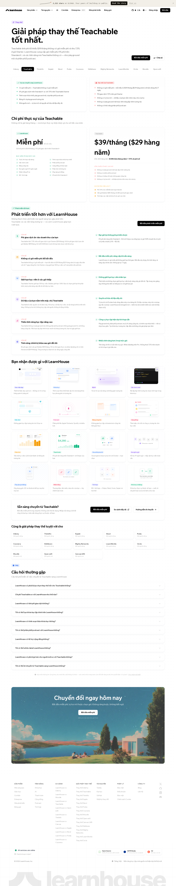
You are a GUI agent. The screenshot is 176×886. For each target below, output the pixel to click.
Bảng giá (107, 10)
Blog (139, 788)
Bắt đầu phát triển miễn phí (151, 223)
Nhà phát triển (95, 10)
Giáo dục (17, 792)
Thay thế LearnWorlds (84, 837)
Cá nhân (64, 10)
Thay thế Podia (81, 807)
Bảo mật (120, 788)
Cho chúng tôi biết (134, 674)
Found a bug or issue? (24, 854)
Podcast (38, 803)
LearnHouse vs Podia (63, 836)
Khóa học (38, 788)
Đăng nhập (153, 10)
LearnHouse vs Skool (63, 832)
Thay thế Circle (81, 840)
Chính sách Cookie (124, 799)
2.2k (138, 10)
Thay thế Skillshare (83, 826)
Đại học (99, 792)
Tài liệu (99, 788)
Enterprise (78, 10)
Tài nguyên (45, 10)
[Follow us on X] (160, 784)
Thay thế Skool (81, 803)
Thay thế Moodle (82, 815)
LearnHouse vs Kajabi (63, 828)
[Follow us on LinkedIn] (160, 792)
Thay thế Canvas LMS (84, 822)
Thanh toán (39, 795)
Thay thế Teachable (83, 792)
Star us (132, 3)
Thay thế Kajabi (82, 799)
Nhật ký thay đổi (103, 799)
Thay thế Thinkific (82, 795)
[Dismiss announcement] (173, 3)
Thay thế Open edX (83, 818)
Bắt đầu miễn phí (141, 57)
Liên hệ (140, 792)
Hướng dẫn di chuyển (144, 509)
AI (57, 10)
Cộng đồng (39, 799)
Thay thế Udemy (82, 788)
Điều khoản (121, 792)
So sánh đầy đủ (120, 509)
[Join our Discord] (160, 797)
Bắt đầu (165, 10)
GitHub (99, 795)
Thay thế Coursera (83, 811)
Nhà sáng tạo (19, 788)
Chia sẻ (159, 58)
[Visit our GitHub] (160, 788)
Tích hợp (38, 807)
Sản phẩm (31, 10)
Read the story (119, 3)
